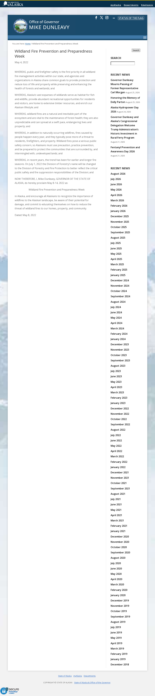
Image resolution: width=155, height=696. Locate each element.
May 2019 (116, 637)
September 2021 (120, 488)
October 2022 (119, 419)
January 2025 (118, 275)
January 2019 (118, 659)
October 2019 (119, 611)
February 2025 (119, 269)
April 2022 (116, 451)
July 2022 (116, 435)
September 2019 (120, 616)
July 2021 (116, 499)
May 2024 (116, 317)
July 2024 (116, 307)
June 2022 (116, 440)
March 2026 (117, 200)
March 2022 (117, 456)
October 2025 (119, 227)
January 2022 (118, 467)
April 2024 (116, 323)
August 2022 (118, 429)
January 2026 (118, 211)
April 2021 (116, 515)
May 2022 (116, 445)
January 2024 (118, 339)
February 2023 (119, 397)
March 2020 (117, 584)
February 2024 (119, 333)
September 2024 (120, 296)
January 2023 (118, 403)
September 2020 (120, 552)
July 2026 (116, 179)
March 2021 (117, 520)
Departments (131, 5)
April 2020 (116, 579)
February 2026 (119, 205)
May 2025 (116, 253)
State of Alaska (20, 4)
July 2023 (116, 371)
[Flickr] (114, 20)
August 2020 (118, 557)
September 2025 (120, 232)
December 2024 (120, 280)
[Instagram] (106, 19)
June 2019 (116, 632)
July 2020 (116, 563)
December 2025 (120, 216)
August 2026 (118, 173)
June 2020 (116, 568)
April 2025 (116, 259)
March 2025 (117, 264)
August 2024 (118, 301)
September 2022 (120, 424)
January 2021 (118, 531)
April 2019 (116, 643)
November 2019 (120, 605)
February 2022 (119, 461)
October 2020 (119, 547)
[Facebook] (96, 19)
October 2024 (119, 291)
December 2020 (120, 536)
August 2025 (118, 237)
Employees (147, 5)
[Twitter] (101, 19)
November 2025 (120, 221)
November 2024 (120, 285)
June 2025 (116, 248)
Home (28, 43)
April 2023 (116, 387)
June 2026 (116, 184)
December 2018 (120, 664)
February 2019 (119, 654)
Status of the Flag (131, 18)
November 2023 (120, 349)
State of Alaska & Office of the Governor (92, 682)
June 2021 (116, 504)
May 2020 (116, 574)
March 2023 (117, 392)
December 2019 (120, 600)
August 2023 (118, 365)
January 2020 (118, 595)
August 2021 (118, 493)
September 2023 (120, 360)
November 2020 (120, 542)
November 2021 (120, 477)
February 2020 (119, 590)
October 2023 (119, 355)
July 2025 (116, 243)
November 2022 (120, 413)
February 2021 (119, 525)
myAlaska (115, 5)
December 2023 (120, 344)
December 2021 (120, 472)
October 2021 (119, 483)
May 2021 (116, 510)
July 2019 (116, 627)
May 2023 (116, 381)
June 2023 (116, 376)
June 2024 (116, 312)
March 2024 (117, 328)
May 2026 (116, 189)
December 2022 (120, 408)
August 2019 (118, 622)
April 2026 (116, 195)
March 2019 (117, 648)
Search (136, 50)
